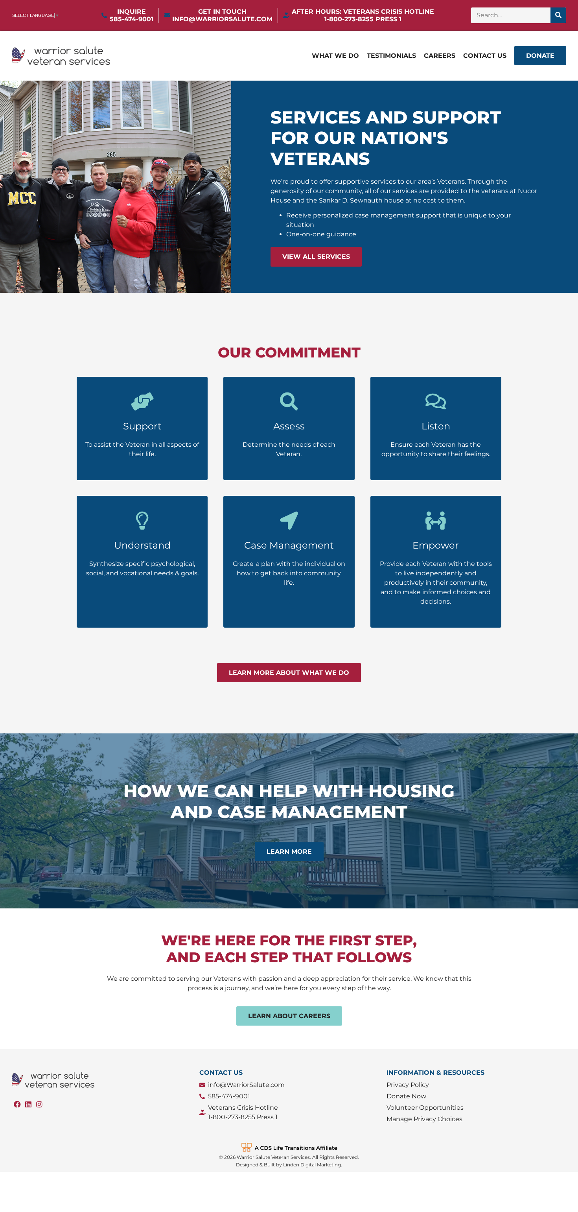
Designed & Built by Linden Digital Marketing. (289, 1165)
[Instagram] (39, 1104)
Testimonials (391, 55)
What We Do (335, 55)
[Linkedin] (28, 1104)
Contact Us (484, 55)
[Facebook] (17, 1104)
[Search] (558, 15)
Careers (439, 55)
